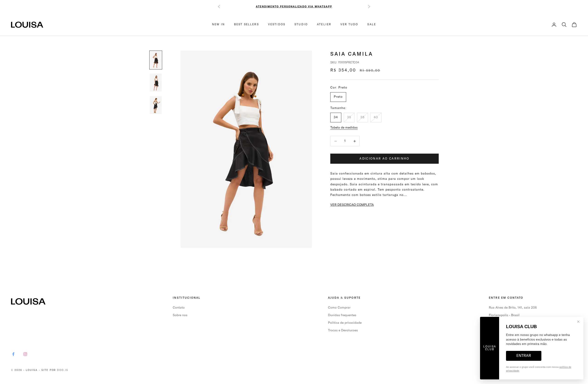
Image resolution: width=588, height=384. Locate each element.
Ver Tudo (349, 24)
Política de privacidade (345, 322)
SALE (371, 24)
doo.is (62, 370)
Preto (338, 97)
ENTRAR (523, 356)
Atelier (324, 24)
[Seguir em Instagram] (25, 354)
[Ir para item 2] (155, 82)
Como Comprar (339, 307)
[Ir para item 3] (155, 105)
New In (218, 24)
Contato (179, 307)
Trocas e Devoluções (343, 330)
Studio (301, 24)
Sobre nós (180, 315)
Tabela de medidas (344, 127)
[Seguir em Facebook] (13, 354)
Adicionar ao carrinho (384, 158)
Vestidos (276, 24)
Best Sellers (246, 24)
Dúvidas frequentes (342, 315)
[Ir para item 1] (155, 60)
